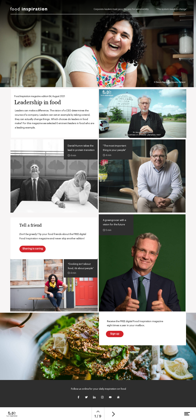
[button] (142, 113)
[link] (170, 11)
